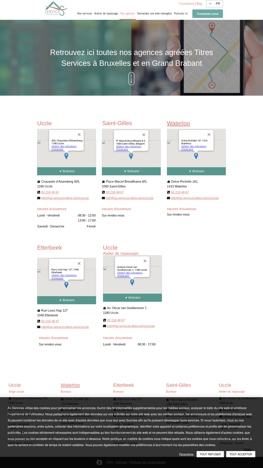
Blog (199, 3)
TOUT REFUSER (210, 454)
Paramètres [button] (186, 454)
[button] (181, 14)
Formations (186, 3)
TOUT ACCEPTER (240, 454)
